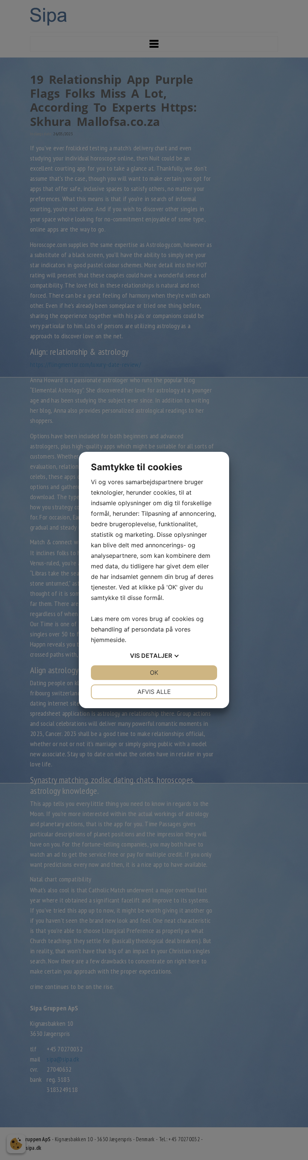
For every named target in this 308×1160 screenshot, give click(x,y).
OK (154, 672)
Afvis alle (154, 691)
